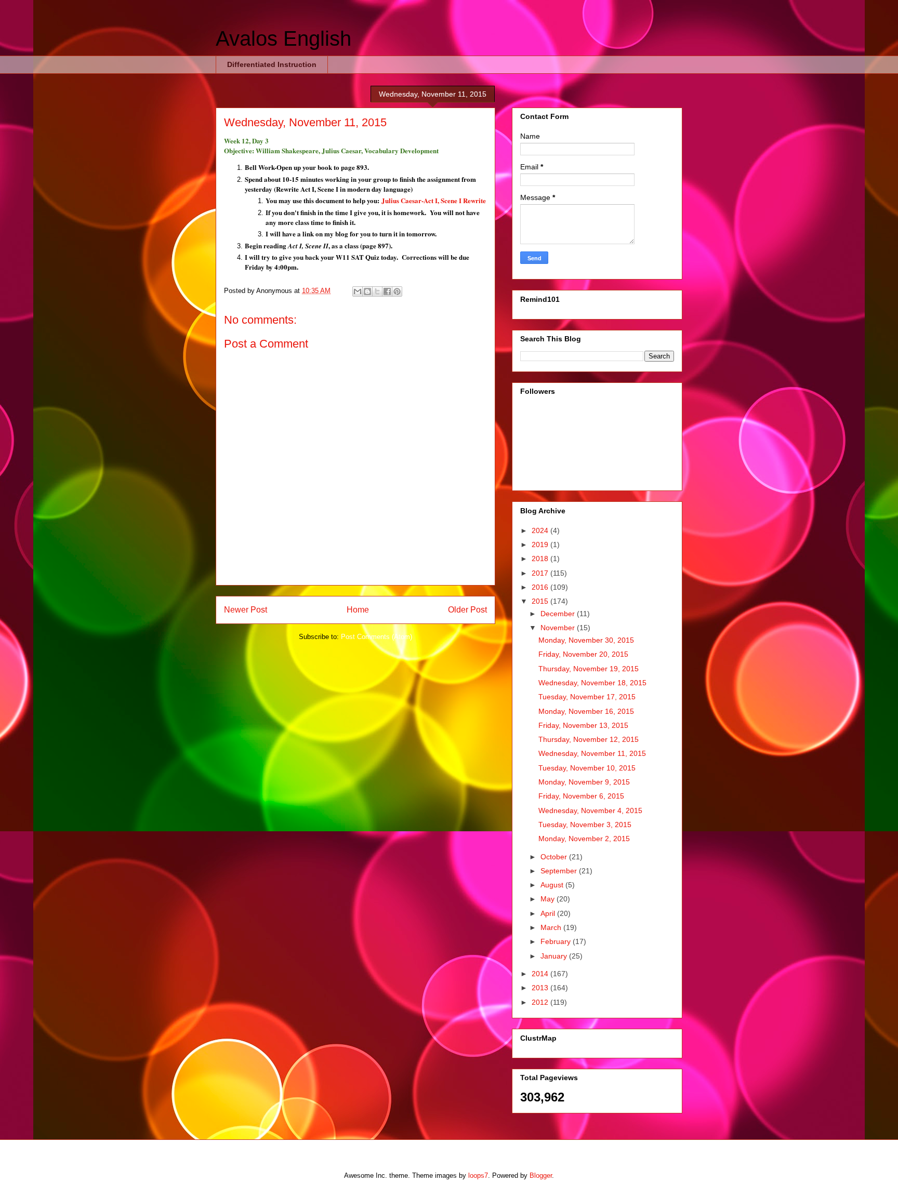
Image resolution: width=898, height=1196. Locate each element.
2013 (541, 988)
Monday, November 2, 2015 (584, 838)
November (558, 627)
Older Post (467, 609)
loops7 (478, 1175)
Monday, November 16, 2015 (586, 711)
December (558, 613)
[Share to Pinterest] (397, 291)
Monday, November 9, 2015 (584, 782)
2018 (541, 558)
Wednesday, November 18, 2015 (592, 683)
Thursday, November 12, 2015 (588, 739)
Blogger (541, 1175)
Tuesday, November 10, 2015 (587, 768)
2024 (541, 530)
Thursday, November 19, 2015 (588, 669)
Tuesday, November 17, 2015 (587, 697)
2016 (541, 587)
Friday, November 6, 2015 (581, 796)
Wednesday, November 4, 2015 (590, 810)
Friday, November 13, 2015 (583, 725)
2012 (541, 1002)
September (559, 871)
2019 (541, 544)
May (548, 899)
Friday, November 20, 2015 (583, 654)
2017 (541, 573)
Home (358, 609)
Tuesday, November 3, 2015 (584, 824)
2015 (541, 601)
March (551, 927)
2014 (541, 973)
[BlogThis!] (367, 291)
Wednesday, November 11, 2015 (592, 753)
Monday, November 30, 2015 (586, 640)
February (556, 941)
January (554, 956)
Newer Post (245, 609)
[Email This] (357, 291)
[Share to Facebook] (387, 291)
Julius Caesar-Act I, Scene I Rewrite (433, 200)
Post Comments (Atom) (376, 637)
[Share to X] (377, 291)
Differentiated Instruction (271, 64)
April (548, 913)
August (552, 885)
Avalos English (283, 38)
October (554, 857)
